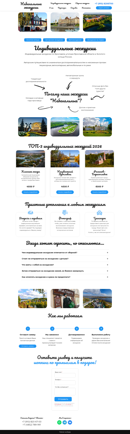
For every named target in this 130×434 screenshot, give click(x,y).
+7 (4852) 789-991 (32, 424)
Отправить (63, 399)
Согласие (68, 404)
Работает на (65, 432)
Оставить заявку (27, 346)
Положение (57, 404)
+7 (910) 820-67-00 (31, 421)
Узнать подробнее (30, 192)
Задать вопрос (104, 8)
